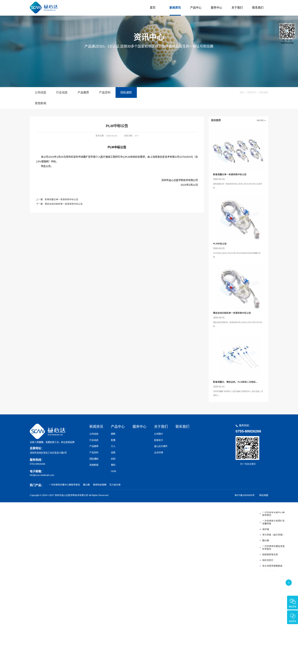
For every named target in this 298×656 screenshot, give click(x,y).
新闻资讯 (175, 7)
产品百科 (104, 92)
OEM (113, 471)
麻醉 (113, 434)
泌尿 (113, 452)
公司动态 (40, 92)
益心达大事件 (160, 446)
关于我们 (237, 7)
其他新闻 (40, 103)
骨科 (113, 465)
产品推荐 (83, 92)
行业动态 (62, 92)
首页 (152, 7)
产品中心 (196, 7)
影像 (113, 440)
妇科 (113, 459)
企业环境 (158, 452)
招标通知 (126, 92)
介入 (113, 446)
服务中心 (216, 7)
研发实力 (158, 440)
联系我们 (258, 7)
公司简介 (158, 434)
